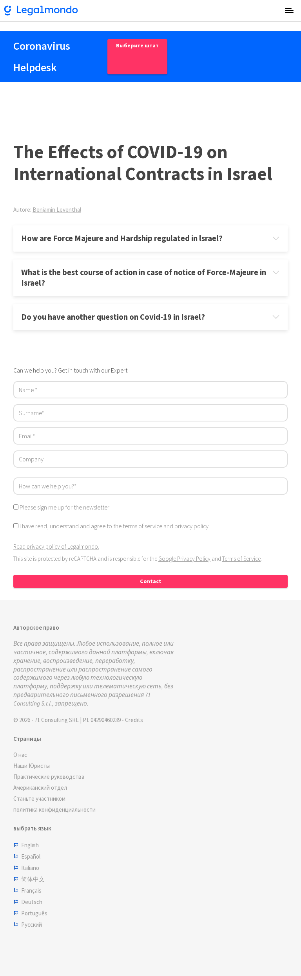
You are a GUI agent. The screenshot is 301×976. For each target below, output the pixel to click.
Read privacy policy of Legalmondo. (56, 546)
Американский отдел (40, 787)
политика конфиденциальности (54, 809)
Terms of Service (241, 558)
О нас (20, 754)
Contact (150, 581)
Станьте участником (39, 798)
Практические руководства (48, 776)
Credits (134, 720)
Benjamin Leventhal (57, 209)
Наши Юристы (31, 765)
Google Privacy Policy (184, 558)
